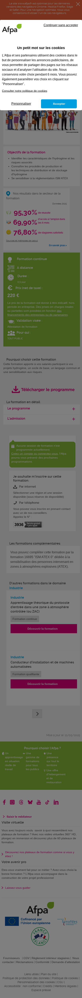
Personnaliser (21, 103)
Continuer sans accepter (61, 25)
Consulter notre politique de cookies (24, 90)
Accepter (59, 103)
